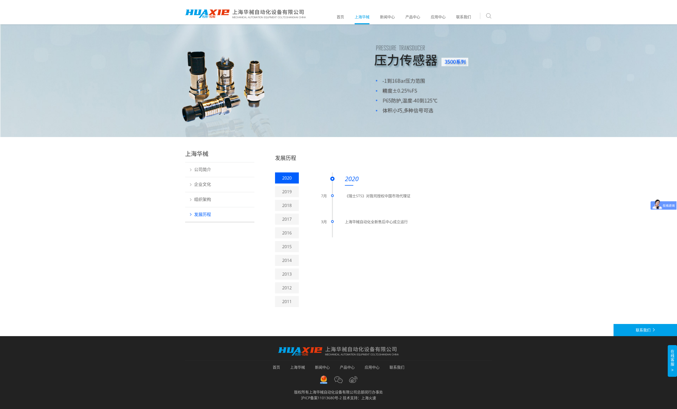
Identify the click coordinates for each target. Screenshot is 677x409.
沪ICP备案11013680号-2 (321, 397)
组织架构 (202, 199)
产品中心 (412, 16)
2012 (287, 288)
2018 (287, 205)
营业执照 (323, 379)
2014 (287, 260)
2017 (287, 219)
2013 (287, 274)
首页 (340, 16)
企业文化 (202, 184)
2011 (287, 301)
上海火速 (368, 397)
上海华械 (362, 16)
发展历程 (202, 214)
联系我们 (463, 16)
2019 (287, 192)
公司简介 (202, 169)
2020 (287, 178)
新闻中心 (387, 16)
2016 (287, 233)
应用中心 (438, 16)
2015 (287, 247)
